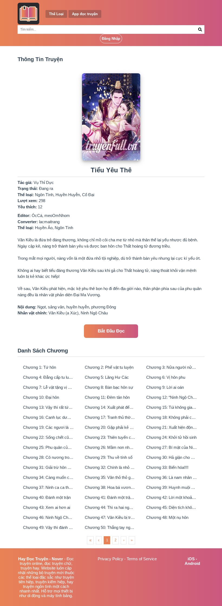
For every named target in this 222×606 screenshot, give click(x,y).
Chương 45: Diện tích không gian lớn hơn (171, 507)
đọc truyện (53, 563)
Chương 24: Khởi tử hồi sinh (171, 437)
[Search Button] (200, 29)
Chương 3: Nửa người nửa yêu (171, 367)
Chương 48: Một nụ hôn (167, 517)
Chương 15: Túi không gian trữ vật (171, 407)
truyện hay (30, 568)
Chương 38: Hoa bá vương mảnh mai (110, 487)
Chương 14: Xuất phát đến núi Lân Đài (110, 407)
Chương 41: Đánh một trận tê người (110, 497)
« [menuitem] (90, 540)
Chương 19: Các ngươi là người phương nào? (48, 427)
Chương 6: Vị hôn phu (165, 377)
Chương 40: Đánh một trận (47, 497)
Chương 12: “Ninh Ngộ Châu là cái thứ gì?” (171, 397)
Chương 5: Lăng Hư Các (107, 377)
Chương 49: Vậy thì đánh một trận (48, 527)
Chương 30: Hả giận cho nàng (171, 457)
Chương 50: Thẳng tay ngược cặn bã (110, 527)
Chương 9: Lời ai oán (165, 387)
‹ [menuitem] (98, 540)
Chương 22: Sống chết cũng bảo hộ (48, 437)
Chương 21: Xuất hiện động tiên (171, 427)
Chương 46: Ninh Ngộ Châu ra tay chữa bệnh (48, 517)
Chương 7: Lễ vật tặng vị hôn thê (48, 387)
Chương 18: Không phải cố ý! (171, 417)
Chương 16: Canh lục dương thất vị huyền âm (48, 417)
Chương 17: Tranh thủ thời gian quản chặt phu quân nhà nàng (110, 417)
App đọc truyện (85, 14)
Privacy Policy (110, 558)
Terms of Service (142, 558)
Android (192, 563)
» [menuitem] (132, 540)
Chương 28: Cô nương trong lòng (48, 457)
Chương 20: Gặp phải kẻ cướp (110, 427)
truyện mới (54, 572)
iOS (191, 558)
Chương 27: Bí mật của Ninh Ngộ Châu (171, 447)
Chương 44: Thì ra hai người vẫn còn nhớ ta (110, 507)
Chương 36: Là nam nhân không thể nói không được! (171, 477)
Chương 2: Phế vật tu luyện (109, 367)
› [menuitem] (123, 540)
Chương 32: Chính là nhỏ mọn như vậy (110, 467)
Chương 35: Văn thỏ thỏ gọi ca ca (110, 477)
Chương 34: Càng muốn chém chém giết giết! (48, 477)
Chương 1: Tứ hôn (39, 367)
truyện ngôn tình (37, 586)
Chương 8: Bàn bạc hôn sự (109, 387)
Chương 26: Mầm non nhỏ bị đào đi (110, 447)
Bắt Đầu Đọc (111, 331)
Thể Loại (56, 14)
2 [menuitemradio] (115, 540)
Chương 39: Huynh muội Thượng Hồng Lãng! (171, 487)
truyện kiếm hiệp (50, 581)
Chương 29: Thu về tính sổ (108, 457)
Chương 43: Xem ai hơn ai (46, 507)
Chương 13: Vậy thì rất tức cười (48, 407)
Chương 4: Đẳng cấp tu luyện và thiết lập (48, 377)
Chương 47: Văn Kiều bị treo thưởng (110, 517)
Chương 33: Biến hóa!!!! (167, 467)
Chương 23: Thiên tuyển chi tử (110, 437)
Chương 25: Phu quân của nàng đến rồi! (48, 447)
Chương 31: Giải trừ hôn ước (48, 467)
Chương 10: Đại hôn (41, 397)
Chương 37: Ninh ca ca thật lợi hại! (48, 487)
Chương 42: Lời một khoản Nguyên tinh (171, 497)
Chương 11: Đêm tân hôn (107, 397)
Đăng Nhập (111, 39)
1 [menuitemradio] (107, 540)
